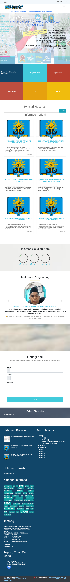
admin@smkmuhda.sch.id (16, 561)
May (41, 442)
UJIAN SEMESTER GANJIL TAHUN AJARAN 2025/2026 (51, 219)
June (42, 435)
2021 (40, 454)
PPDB (35, 91)
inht (32, 483)
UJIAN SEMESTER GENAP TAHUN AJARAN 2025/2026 (18, 142)
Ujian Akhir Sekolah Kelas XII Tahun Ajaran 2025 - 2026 (18, 180)
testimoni (20, 505)
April (42, 444)
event (27, 483)
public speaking (27, 500)
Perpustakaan (11, 91)
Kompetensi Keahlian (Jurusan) (8, 72)
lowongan (8, 490)
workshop (7, 511)
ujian (24, 508)
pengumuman (18, 497)
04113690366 (11, 558)
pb (22, 492)
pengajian (19, 495)
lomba (31, 487)
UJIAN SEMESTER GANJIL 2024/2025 (22, 434)
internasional (9, 485)
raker (6, 503)
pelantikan (29, 492)
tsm (17, 509)
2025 (40, 446)
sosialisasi (9, 505)
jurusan (30, 485)
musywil (7, 492)
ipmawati (21, 485)
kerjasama (7, 487)
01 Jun (44, 437)
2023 (40, 450)
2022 (40, 452)
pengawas (29, 495)
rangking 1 (13, 503)
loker (20, 487)
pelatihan (8, 495)
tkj (27, 505)
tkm (32, 505)
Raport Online (35, 73)
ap (17, 483)
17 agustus (7, 483)
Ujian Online (58, 73)
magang (18, 490)
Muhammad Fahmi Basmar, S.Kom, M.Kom (57, 574)
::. (65, 575)
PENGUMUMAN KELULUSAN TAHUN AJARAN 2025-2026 (51, 142)
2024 (40, 448)
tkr (5, 509)
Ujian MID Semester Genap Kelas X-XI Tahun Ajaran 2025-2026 (51, 180)
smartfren (29, 503)
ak (13, 483)
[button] (8, 299)
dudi (21, 483)
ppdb (7, 500)
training (11, 509)
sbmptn (21, 503)
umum (31, 509)
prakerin (16, 500)
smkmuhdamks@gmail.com (16, 560)
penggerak (8, 497)
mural (31, 490)
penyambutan (28, 497)
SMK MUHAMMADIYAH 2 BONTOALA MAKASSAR (15, 575)
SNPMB (58, 91)
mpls (25, 490)
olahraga (15, 492)
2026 (40, 433)
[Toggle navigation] (5, 2)
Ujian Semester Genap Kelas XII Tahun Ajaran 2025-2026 (18, 219)
